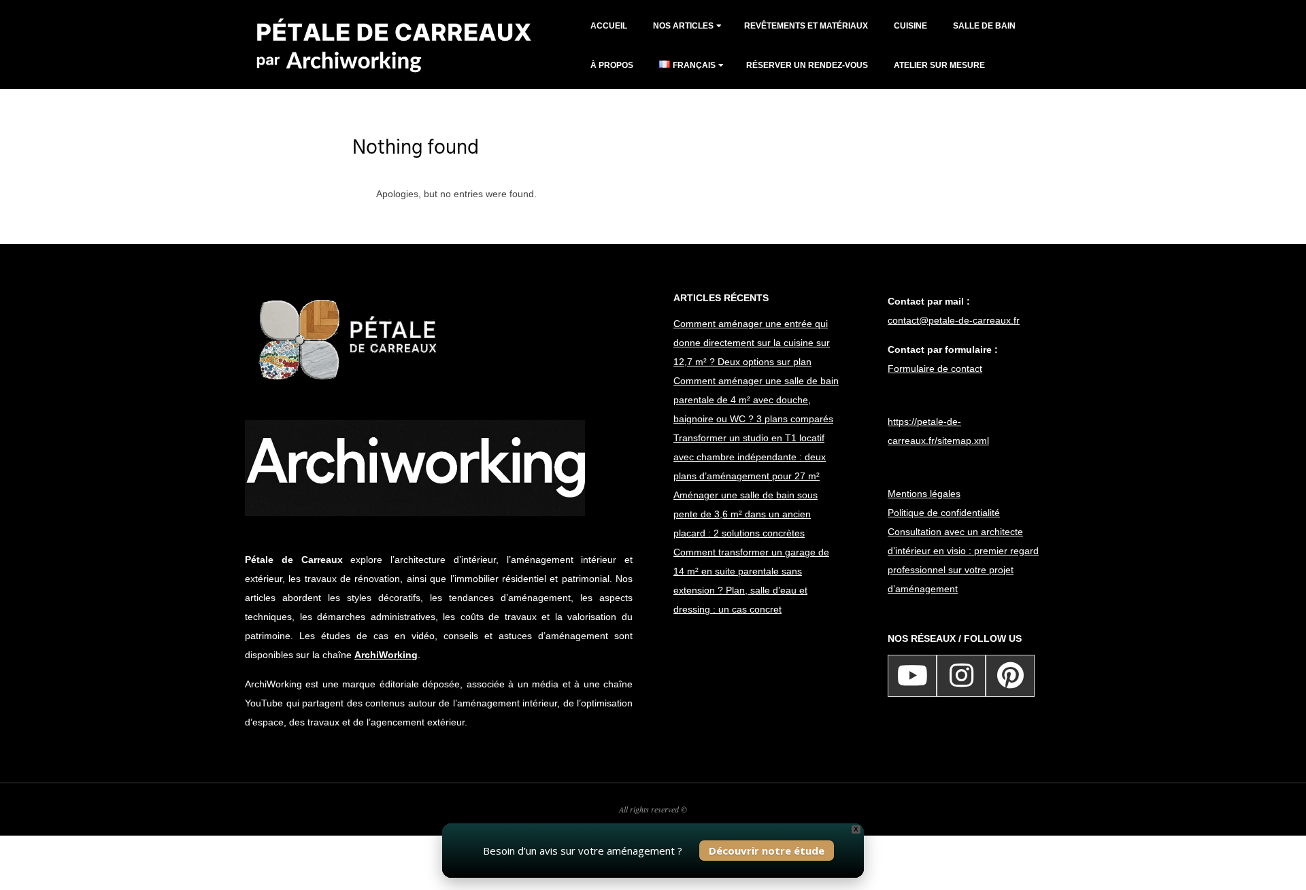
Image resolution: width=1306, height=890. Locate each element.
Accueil (608, 26)
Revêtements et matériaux (806, 26)
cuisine (910, 26)
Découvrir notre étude (766, 850)
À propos (611, 65)
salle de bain (984, 26)
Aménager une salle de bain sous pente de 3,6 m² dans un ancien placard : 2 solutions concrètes (745, 514)
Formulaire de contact (935, 368)
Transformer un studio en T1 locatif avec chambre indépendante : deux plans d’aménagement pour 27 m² (749, 456)
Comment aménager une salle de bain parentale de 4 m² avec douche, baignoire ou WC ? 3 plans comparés (756, 399)
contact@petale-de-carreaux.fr (954, 320)
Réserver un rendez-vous (807, 65)
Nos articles (683, 26)
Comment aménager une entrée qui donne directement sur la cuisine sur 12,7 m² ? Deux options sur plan (751, 342)
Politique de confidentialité (944, 512)
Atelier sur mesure (939, 65)
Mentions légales (924, 493)
